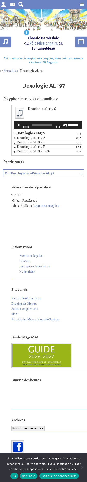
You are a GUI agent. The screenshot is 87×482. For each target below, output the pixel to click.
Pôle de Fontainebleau (26, 298)
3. (29, 142)
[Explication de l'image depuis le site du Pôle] (26, 33)
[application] (48, 125)
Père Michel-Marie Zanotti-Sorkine (35, 319)
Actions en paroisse (24, 309)
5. (32, 151)
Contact (24, 261)
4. (29, 147)
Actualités (11, 70)
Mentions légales (31, 256)
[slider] (74, 124)
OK (14, 476)
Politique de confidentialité (59, 476)
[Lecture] (19, 125)
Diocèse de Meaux (24, 303)
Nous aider (27, 271)
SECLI (15, 314)
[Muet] (65, 125)
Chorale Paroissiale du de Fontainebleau (43, 43)
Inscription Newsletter (34, 266)
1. (29, 133)
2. (29, 138)
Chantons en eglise (46, 206)
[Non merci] (82, 467)
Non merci (28, 476)
